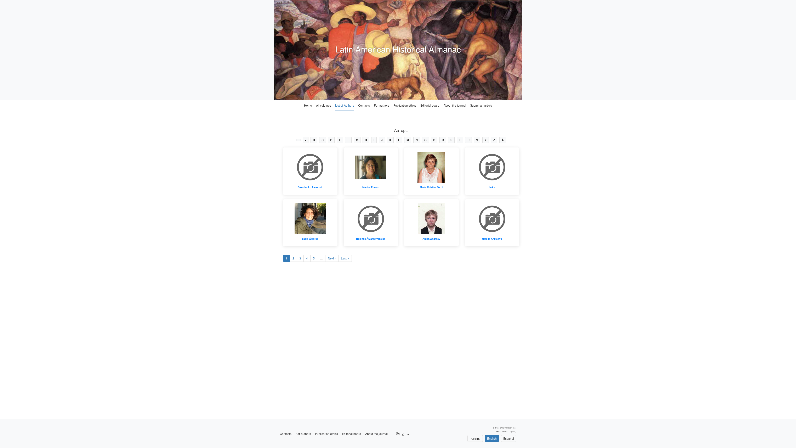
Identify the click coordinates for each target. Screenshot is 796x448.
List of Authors (344, 105)
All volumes (323, 105)
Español (508, 438)
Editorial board (429, 105)
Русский (475, 438)
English (492, 438)
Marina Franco (370, 187)
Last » (345, 258)
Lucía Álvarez (310, 239)
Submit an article (481, 105)
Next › (332, 258)
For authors (381, 105)
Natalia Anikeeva (492, 239)
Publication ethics (404, 105)
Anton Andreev (431, 239)
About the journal (455, 105)
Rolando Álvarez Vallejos (370, 239)
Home (308, 105)
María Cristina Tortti (431, 187)
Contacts (364, 105)
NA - (492, 187)
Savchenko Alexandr (310, 187)
